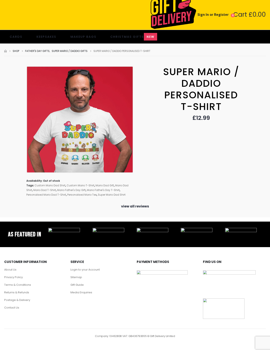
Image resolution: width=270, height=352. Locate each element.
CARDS (16, 37)
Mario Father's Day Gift (71, 190)
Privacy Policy (13, 277)
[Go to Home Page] (5, 51)
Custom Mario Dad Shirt (50, 185)
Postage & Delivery (17, 300)
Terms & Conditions (17, 285)
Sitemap (76, 277)
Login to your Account (85, 270)
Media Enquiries (81, 292)
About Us (10, 270)
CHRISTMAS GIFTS (132, 37)
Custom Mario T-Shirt (80, 185)
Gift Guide (77, 285)
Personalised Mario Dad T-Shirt (46, 194)
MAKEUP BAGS (83, 37)
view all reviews (135, 206)
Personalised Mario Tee (82, 194)
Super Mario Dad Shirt (112, 194)
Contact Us (11, 308)
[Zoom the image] (64, 230)
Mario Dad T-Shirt (44, 190)
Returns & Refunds (16, 292)
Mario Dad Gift (105, 185)
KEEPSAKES (46, 37)
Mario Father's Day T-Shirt (103, 190)
